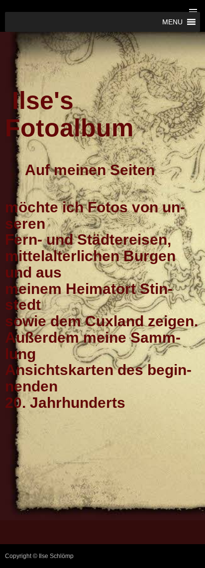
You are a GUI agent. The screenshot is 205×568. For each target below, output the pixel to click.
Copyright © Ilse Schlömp (39, 556)
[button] (172, 22)
